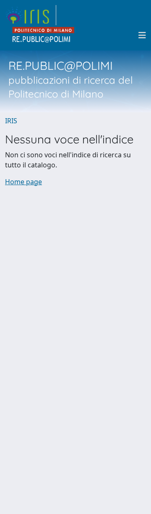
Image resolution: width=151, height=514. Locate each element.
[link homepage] (30, 15)
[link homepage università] (43, 35)
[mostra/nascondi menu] (142, 35)
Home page (23, 181)
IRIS (11, 120)
